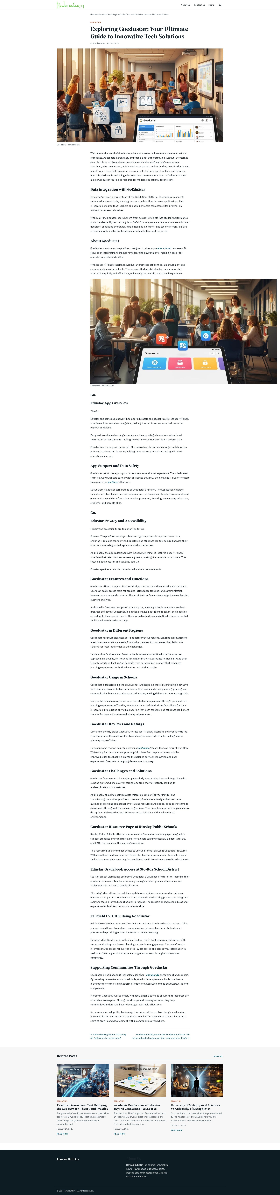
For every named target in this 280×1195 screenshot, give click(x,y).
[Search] (220, 5)
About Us (185, 5)
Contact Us (199, 5)
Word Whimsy (99, 43)
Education (101, 14)
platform (112, 482)
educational (164, 248)
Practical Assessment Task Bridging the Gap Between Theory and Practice (82, 1107)
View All (218, 1056)
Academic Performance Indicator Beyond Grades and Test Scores (137, 1107)
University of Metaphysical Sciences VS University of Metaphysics (195, 1107)
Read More (63, 1134)
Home (211, 5)
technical (143, 748)
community (152, 975)
